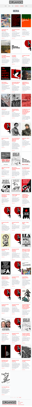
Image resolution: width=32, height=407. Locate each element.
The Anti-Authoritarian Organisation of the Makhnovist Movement (16, 140)
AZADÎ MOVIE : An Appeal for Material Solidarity (25, 83)
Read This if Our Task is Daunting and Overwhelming (6, 195)
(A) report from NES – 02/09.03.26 (15, 361)
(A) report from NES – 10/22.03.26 (15, 334)
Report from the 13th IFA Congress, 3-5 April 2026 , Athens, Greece (26, 250)
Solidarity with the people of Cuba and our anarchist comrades (6, 277)
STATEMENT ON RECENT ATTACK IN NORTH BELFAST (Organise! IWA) (25, 196)
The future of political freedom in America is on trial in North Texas (26, 334)
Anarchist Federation (21, 404)
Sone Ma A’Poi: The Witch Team (5, 30)
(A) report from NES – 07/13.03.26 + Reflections (15, 250)
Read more (3, 38)
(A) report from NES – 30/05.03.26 (5, 305)
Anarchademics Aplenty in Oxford (25, 277)
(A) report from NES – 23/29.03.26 (15, 305)
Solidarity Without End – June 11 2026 (16, 195)
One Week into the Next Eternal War (5, 361)
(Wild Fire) (24, 29)
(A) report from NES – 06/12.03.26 (15, 277)
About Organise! (20, 402)
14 (17, 397)
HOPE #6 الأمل (4, 109)
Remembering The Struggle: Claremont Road (15, 110)
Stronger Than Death (5, 333)
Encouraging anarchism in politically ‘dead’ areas (6, 56)
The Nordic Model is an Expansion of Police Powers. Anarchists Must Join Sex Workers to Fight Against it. (26, 306)
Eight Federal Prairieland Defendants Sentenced (16, 168)
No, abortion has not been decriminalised (26, 168)
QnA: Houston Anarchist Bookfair (5, 83)
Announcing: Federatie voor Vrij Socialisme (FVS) (16, 83)
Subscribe (19, 403)
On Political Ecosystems (14, 56)
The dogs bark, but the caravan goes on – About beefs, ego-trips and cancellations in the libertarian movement (26, 111)
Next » (20, 397)
